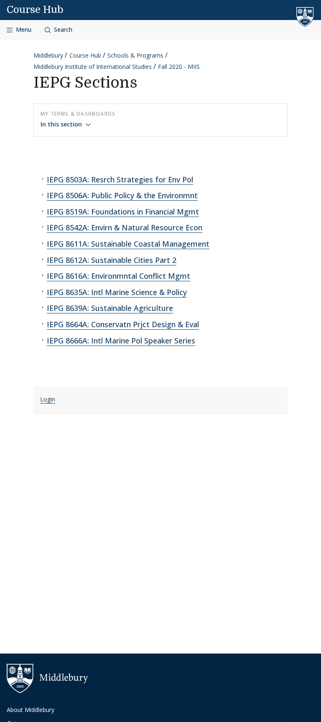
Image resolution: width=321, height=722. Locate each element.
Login (47, 399)
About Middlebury (30, 710)
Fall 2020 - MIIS (179, 67)
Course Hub (35, 9)
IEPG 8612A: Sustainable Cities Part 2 (111, 260)
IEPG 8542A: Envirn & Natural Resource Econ (124, 227)
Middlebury (48, 55)
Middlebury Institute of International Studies (92, 67)
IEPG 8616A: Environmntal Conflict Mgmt (118, 276)
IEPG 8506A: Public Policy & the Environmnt (122, 195)
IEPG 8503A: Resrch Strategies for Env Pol (120, 179)
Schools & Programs (135, 55)
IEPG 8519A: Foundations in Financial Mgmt (123, 212)
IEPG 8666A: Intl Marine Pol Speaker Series (121, 341)
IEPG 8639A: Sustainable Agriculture (110, 308)
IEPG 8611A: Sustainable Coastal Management (128, 244)
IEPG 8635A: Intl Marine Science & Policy (117, 292)
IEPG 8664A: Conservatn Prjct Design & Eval (123, 324)
